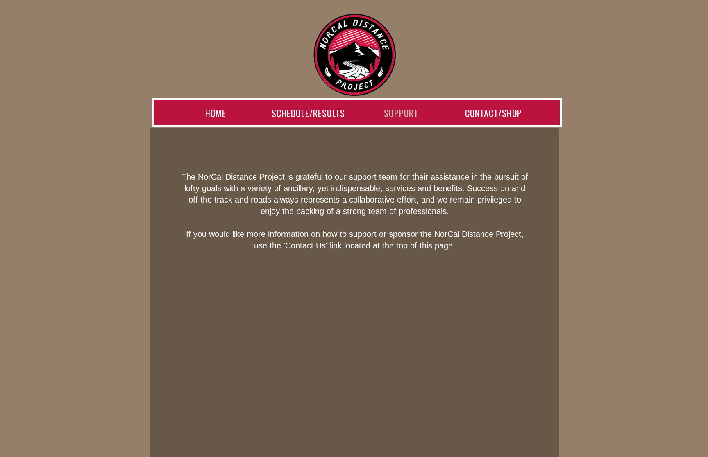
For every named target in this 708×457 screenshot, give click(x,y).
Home (215, 112)
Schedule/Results (308, 112)
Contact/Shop (493, 112)
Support (401, 112)
